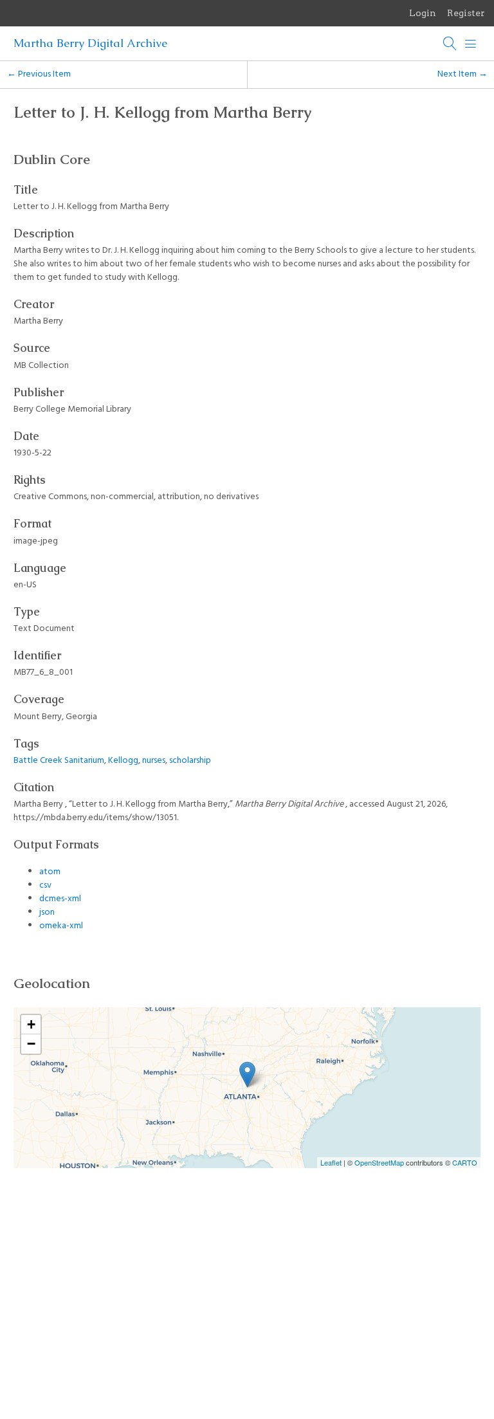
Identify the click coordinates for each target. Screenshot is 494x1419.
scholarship (190, 760)
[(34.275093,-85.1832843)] (247, 1074)
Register (466, 13)
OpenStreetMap (379, 1162)
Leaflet (331, 1162)
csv (45, 885)
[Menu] (471, 43)
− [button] (31, 1044)
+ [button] (31, 1024)
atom (49, 872)
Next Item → (462, 74)
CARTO (464, 1162)
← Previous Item (39, 74)
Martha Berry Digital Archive (90, 43)
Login (422, 13)
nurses (153, 760)
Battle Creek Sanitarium (59, 760)
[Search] (450, 43)
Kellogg (123, 760)
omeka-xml (61, 926)
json (47, 912)
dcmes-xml (60, 899)
